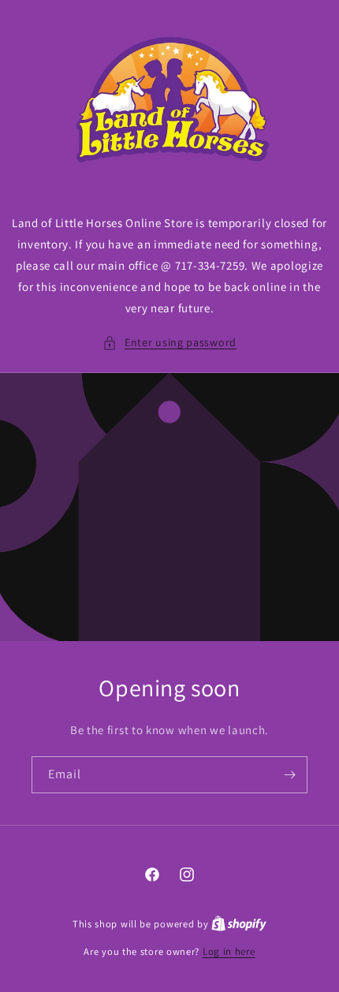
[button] (169, 342)
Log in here (229, 951)
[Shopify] (238, 923)
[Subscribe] (289, 774)
